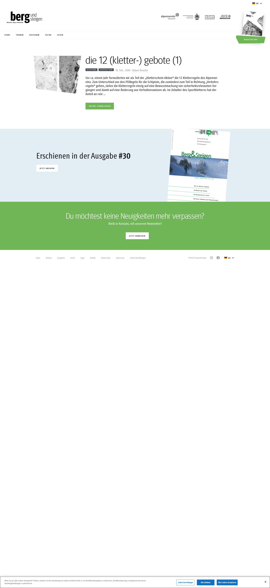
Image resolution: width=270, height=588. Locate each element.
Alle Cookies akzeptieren (227, 582)
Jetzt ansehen (47, 168)
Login (82, 257)
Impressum (120, 257)
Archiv (72, 257)
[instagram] (211, 257)
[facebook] (218, 257)
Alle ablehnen (206, 582)
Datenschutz (106, 257)
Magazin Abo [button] (251, 39)
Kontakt (92, 257)
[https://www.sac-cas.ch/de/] (191, 18)
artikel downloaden (100, 106)
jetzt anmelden (137, 235)
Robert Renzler (140, 70)
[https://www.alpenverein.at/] (169, 18)
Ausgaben (61, 257)
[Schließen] (265, 582)
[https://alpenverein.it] (225, 17)
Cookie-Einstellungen (138, 257)
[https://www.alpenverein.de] (209, 18)
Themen (49, 257)
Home (38, 257)
